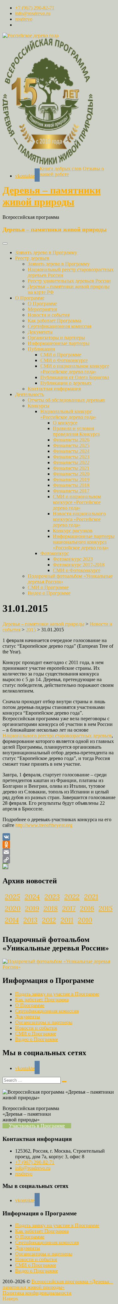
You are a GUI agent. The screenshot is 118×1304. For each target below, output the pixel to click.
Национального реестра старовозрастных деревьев (57, 735)
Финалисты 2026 (71, 439)
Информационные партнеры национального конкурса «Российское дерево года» (84, 542)
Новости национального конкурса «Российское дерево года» (79, 519)
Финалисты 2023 (71, 456)
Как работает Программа (54, 320)
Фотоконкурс (54, 553)
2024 (32, 896)
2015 (105, 908)
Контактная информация (54, 388)
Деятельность (29, 394)
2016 (87, 908)
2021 (91, 896)
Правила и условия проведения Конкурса (76, 431)
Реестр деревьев (32, 258)
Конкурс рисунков (73, 530)
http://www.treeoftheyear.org (43, 825)
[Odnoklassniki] (59, 844)
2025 (12, 896)
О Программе (29, 298)
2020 (12, 908)
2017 (69, 908)
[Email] (59, 852)
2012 (49, 919)
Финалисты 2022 (71, 462)
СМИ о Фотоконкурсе (64, 360)
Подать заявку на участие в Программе (57, 994)
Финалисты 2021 (71, 468)
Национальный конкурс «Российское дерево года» (68, 414)
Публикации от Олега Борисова (74, 377)
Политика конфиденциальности (37, 1292)
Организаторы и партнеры (56, 337)
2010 (85, 919)
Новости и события (49, 315)
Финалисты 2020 (71, 474)
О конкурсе (65, 422)
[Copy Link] (59, 859)
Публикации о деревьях (66, 383)
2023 (52, 896)
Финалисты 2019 (71, 479)
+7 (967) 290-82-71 (34, 7)
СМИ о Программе (60, 354)
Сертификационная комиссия (59, 326)
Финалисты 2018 (71, 485)
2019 (32, 908)
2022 (72, 896)
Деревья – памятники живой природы (52, 196)
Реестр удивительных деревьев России (69, 281)
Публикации (41, 349)
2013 (30, 919)
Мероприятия (42, 309)
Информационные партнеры (58, 343)
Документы (40, 332)
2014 (12, 919)
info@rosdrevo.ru (32, 13)
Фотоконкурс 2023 (73, 559)
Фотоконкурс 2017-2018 (78, 564)
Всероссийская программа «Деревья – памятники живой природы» (58, 1284)
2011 (66, 919)
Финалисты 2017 (71, 491)
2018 (50, 908)
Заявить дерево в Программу (46, 252)
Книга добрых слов (60, 168)
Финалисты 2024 (71, 451)
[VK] (59, 837)
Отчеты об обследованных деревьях (66, 400)
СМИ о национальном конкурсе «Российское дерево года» (74, 368)
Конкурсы (38, 405)
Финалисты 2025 (71, 445)
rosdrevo (23, 19)
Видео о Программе (49, 593)
